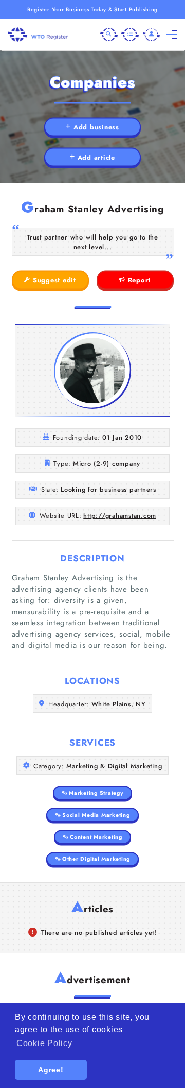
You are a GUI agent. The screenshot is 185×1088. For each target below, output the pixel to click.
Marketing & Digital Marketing (114, 766)
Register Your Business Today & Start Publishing (92, 9)
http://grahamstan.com (119, 515)
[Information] (130, 34)
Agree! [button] (51, 1069)
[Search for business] (109, 34)
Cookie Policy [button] (44, 1043)
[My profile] (151, 34)
